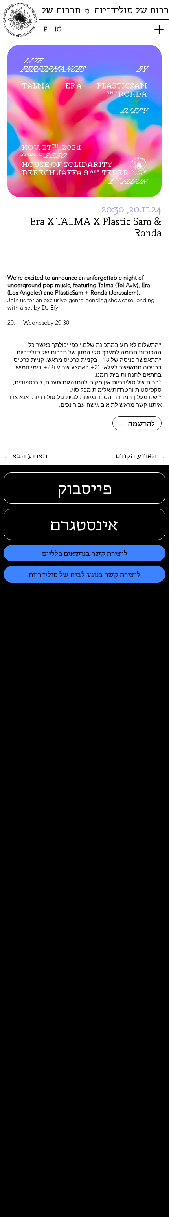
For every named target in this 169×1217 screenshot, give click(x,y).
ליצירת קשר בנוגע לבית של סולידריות (84, 574)
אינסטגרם (84, 524)
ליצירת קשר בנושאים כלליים (84, 553)
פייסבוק (84, 488)
